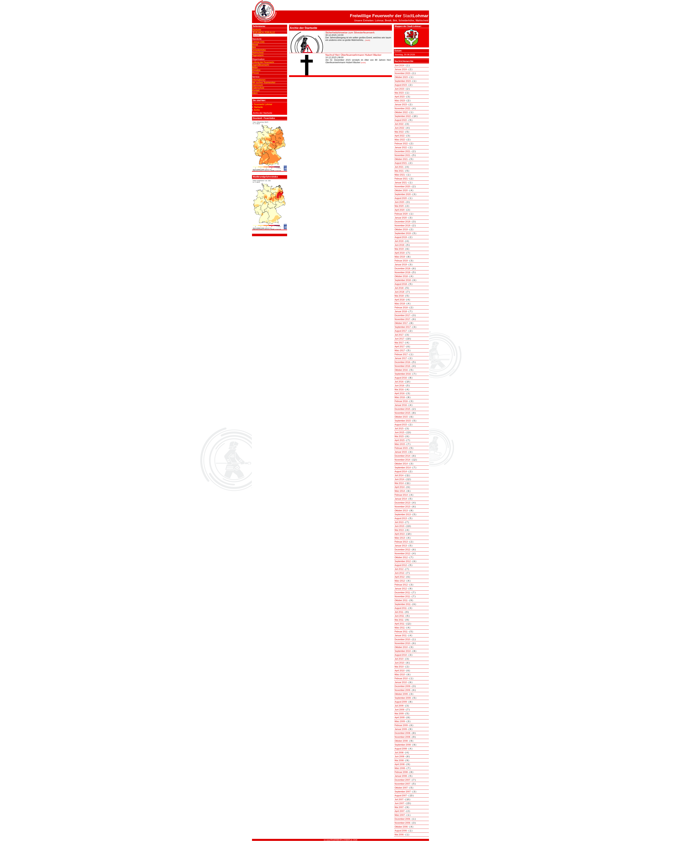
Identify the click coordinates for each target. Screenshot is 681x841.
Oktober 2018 (401, 276)
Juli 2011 (399, 612)
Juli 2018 (399, 288)
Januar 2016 (401, 405)
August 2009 (401, 702)
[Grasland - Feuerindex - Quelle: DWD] (269, 170)
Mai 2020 (399, 206)
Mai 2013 (399, 530)
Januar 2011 (401, 635)
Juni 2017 (399, 339)
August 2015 (401, 424)
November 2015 (402, 413)
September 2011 (403, 604)
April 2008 (400, 764)
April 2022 (400, 136)
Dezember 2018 (402, 268)
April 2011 (399, 624)
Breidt (255, 44)
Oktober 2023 (401, 77)
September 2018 (403, 280)
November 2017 (402, 319)
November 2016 (402, 366)
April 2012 (400, 577)
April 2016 (400, 393)
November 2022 (402, 108)
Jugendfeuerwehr (260, 65)
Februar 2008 (401, 772)
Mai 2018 (399, 296)
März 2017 (400, 350)
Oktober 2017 (401, 323)
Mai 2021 (399, 171)
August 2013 (401, 518)
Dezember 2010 (402, 639)
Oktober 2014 (401, 463)
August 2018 (401, 284)
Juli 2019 (399, 241)
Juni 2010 (399, 663)
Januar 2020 (401, 218)
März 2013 (400, 538)
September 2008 (403, 745)
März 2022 (400, 139)
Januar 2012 (401, 588)
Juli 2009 (399, 706)
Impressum (257, 85)
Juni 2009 (399, 709)
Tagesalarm (258, 55)
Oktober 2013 (401, 510)
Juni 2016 (399, 385)
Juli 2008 (399, 752)
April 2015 (400, 440)
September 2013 (403, 514)
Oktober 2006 (401, 827)
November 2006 (402, 823)
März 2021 (400, 175)
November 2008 (402, 737)
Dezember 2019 (402, 221)
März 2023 (400, 100)
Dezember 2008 (402, 733)
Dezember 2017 (402, 315)
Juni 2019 (399, 245)
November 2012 (402, 553)
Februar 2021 (401, 178)
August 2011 (401, 608)
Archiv (256, 35)
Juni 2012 (399, 573)
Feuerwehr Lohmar (263, 104)
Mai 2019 (399, 249)
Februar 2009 (401, 725)
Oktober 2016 (401, 370)
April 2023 (400, 96)
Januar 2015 (401, 452)
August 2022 (401, 120)
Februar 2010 (401, 678)
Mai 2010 (399, 666)
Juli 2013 (399, 522)
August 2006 (401, 830)
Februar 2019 (401, 260)
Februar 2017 (401, 354)
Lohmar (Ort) (258, 42)
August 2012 (401, 565)
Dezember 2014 (402, 456)
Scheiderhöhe (259, 50)
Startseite (256, 30)
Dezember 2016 (402, 362)
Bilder (255, 67)
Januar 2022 (401, 147)
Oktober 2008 (401, 741)
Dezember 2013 (402, 503)
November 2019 (402, 225)
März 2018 (400, 303)
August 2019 (401, 237)
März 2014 (400, 491)
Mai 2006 (399, 834)
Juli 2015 (399, 428)
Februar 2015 (401, 448)
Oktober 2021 (401, 159)
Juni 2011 (399, 616)
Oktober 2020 (401, 190)
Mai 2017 (399, 342)
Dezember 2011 (402, 592)
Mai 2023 (399, 93)
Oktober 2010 (401, 647)
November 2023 (402, 73)
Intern (255, 93)
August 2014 (401, 471)
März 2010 (400, 674)
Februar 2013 (401, 542)
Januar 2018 (401, 311)
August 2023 (401, 85)
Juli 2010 (399, 659)
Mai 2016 (399, 389)
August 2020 (401, 198)
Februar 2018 (401, 307)
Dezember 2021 (402, 151)
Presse (255, 73)
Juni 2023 (399, 89)
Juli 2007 (399, 799)
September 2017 (403, 327)
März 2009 (400, 721)
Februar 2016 (401, 401)
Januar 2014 (401, 499)
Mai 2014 (399, 483)
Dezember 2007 (402, 780)
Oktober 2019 (401, 229)
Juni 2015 (399, 432)
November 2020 (402, 186)
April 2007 (400, 811)
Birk (254, 47)
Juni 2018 (399, 292)
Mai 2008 (399, 760)
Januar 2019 (401, 264)
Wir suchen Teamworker (263, 82)
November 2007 (402, 784)
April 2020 (400, 210)
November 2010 (402, 643)
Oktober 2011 (401, 600)
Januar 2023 (401, 104)
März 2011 (400, 627)
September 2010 (403, 651)
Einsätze (256, 70)
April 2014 (400, 487)
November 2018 (402, 272)
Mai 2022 (399, 132)
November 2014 (402, 460)
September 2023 (403, 81)
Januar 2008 (401, 776)
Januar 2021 (401, 182)
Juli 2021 (399, 167)
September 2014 (403, 467)
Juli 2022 (399, 124)
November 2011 (402, 596)
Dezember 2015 (402, 409)
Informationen (258, 80)
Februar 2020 (401, 214)
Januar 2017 (401, 358)
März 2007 (400, 815)
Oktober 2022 (401, 112)
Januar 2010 (401, 682)
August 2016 (401, 378)
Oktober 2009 (401, 694)
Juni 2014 (399, 479)
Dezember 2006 (402, 819)
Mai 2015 (399, 436)
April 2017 (400, 346)
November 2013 (402, 506)
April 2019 (400, 253)
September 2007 (403, 791)
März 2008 (400, 768)
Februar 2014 (401, 495)
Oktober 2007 (401, 788)
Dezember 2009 (402, 686)
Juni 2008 (399, 756)
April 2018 (400, 299)
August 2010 (401, 655)
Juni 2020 (399, 202)
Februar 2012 (401, 585)
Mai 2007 (399, 807)
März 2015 (400, 444)
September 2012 (403, 561)
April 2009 (400, 717)
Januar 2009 (401, 729)
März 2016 (400, 397)
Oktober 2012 (401, 557)
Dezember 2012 (402, 549)
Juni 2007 (399, 803)
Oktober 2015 (401, 417)
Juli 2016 (399, 381)
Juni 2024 (399, 65)
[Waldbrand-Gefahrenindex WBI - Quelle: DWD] (269, 229)
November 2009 (402, 690)
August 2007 (401, 795)
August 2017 (401, 331)
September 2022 (403, 116)
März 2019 (400, 257)
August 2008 (401, 748)
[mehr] (367, 40)
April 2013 (400, 534)
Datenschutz (258, 88)
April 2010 (400, 670)
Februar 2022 (401, 143)
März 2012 (400, 581)
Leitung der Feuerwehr (263, 62)
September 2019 (403, 233)
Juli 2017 (399, 335)
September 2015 (403, 421)
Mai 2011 (399, 620)
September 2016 (403, 374)
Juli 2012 (399, 569)
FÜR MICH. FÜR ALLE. (264, 32)
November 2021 (402, 155)
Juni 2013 (399, 526)
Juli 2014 (399, 475)
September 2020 (403, 194)
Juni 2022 (399, 128)
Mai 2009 (399, 713)
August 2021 (401, 163)
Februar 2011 (401, 631)
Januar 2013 (401, 545)
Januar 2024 (401, 69)
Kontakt (255, 90)
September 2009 (403, 698)
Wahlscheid (258, 52)
